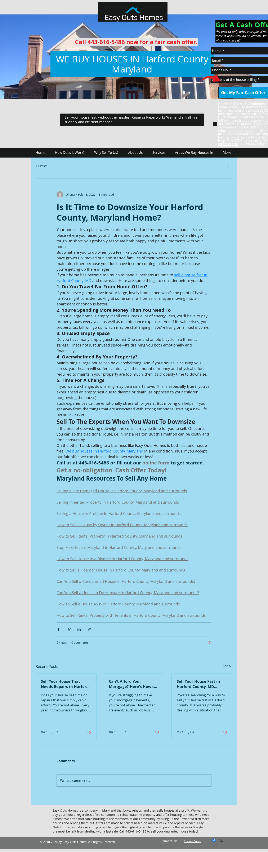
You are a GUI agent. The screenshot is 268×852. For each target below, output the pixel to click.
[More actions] (208, 194)
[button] (227, 166)
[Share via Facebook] (59, 629)
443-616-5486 (106, 42)
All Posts (41, 166)
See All (227, 666)
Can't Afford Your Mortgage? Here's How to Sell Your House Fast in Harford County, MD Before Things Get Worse (132, 684)
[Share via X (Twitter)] (69, 629)
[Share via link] (89, 629)
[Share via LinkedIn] (79, 629)
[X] (221, 840)
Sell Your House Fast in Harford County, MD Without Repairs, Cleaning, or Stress (198, 684)
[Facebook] (214, 840)
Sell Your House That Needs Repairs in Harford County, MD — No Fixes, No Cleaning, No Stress (65, 684)
